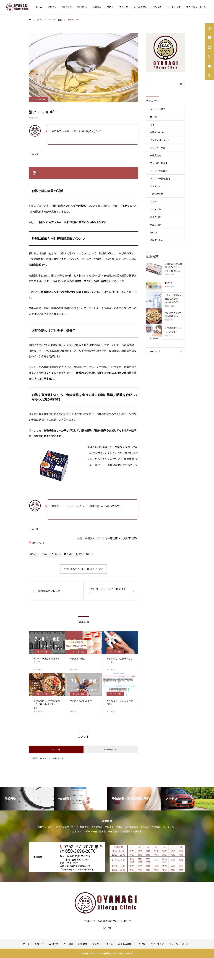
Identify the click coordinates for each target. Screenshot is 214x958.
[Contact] (109, 928)
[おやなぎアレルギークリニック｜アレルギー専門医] (17, 7)
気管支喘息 (155, 155)
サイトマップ (173, 7)
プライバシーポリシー (197, 7)
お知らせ (52, 7)
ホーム (38, 7)
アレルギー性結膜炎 (160, 178)
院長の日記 (155, 217)
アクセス (123, 7)
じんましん (155, 186)
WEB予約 (67, 7)
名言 (152, 124)
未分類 (153, 116)
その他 (153, 232)
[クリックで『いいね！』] (30, 542)
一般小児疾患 (156, 193)
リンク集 (157, 7)
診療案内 (96, 7)
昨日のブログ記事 (39, 205)
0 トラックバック (111, 749)
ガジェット (155, 209)
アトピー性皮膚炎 (159, 170)
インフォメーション (160, 140)
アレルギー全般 (38, 99)
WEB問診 (82, 7)
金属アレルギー (157, 240)
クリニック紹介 (157, 109)
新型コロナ (155, 224)
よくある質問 (140, 7)
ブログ (110, 7)
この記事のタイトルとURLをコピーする (83, 569)
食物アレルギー (157, 132)
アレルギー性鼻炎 (159, 163)
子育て (153, 201)
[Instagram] (104, 928)
